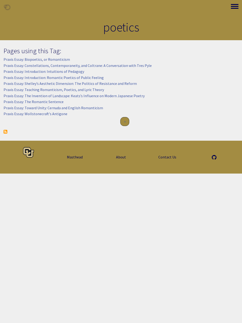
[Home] (7, 7)
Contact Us (167, 157)
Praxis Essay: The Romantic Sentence (34, 101)
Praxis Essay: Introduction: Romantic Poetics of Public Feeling (54, 77)
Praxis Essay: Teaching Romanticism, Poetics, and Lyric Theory (54, 89)
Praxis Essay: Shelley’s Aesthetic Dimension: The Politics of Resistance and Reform (70, 83)
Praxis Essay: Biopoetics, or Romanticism (37, 59)
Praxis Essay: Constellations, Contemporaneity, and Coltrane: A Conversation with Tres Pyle (78, 65)
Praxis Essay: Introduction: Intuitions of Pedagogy (44, 71)
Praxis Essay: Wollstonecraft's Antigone (35, 113)
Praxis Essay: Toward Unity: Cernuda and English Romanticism (53, 107)
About (121, 157)
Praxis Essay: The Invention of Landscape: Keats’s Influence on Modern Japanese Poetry (74, 95)
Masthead (75, 157)
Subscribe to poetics (5, 132)
